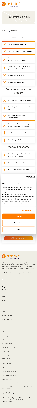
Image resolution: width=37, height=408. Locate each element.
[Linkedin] (3, 393)
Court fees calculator (7, 343)
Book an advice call (6, 379)
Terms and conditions (7, 315)
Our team (4, 304)
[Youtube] (12, 393)
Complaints (5, 326)
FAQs (3, 323)
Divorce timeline (6, 339)
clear (3, 30)
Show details (26, 210)
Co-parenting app (6, 355)
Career (3, 311)
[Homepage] (11, 4)
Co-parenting (5, 351)
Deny (18, 229)
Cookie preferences (7, 319)
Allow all (19, 216)
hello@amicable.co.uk (12, 383)
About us (4, 300)
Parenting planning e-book (9, 347)
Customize (17, 223)
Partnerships (5, 368)
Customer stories (6, 308)
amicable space (6, 358)
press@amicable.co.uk (11, 375)
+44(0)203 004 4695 (11, 371)
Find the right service (7, 336)
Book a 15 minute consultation (18, 238)
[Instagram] (8, 393)
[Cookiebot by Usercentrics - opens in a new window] (26, 177)
